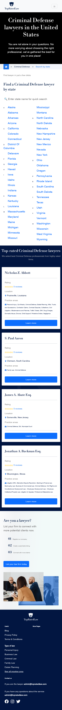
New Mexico (44, 144)
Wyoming (42, 239)
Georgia (12, 164)
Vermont (41, 218)
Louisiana (13, 206)
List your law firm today (16, 564)
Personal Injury (11, 650)
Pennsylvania (44, 176)
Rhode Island (44, 181)
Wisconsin (42, 228)
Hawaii (12, 169)
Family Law (10, 662)
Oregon (41, 170)
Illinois (11, 185)
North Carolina (45, 117)
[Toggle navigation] (54, 6)
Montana (42, 112)
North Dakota (44, 123)
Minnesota (14, 232)
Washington (43, 223)
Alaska (11, 107)
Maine (11, 222)
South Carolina (45, 186)
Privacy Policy (11, 634)
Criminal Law (10, 658)
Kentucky (13, 201)
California (13, 128)
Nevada (41, 149)
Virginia (41, 213)
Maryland (13, 216)
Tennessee (43, 197)
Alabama (13, 112)
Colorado (13, 133)
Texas (40, 202)
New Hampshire (46, 133)
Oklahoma (42, 165)
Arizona (12, 123)
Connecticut (14, 139)
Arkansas (13, 117)
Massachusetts (16, 211)
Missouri (12, 238)
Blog (7, 630)
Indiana (12, 190)
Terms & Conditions (13, 639)
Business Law (11, 654)
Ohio (39, 160)
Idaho (11, 179)
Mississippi (43, 107)
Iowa (10, 174)
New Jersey (43, 139)
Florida (12, 158)
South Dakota (44, 191)
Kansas (12, 195)
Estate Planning (12, 667)
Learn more (31, 323)
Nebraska (42, 128)
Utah (39, 207)
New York (42, 154)
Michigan (13, 227)
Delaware (13, 153)
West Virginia (44, 234)
